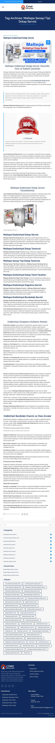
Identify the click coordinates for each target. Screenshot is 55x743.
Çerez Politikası (34, 677)
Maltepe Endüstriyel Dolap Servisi (18, 38)
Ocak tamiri (31, 642)
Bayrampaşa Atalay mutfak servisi (32, 591)
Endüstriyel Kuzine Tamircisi (27, 627)
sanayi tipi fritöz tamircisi (28, 645)
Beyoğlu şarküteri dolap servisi (29, 605)
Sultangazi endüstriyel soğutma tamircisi (36, 649)
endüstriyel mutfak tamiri (44, 627)
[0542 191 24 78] (27, 7)
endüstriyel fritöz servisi (41, 623)
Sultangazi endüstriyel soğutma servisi (14, 649)
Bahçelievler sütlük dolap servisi (12, 591)
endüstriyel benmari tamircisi (9, 534)
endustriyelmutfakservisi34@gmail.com (42, 707)
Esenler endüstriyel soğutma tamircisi (14, 634)
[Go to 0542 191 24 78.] (19, 24)
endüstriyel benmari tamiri (28, 616)
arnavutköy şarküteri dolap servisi (32, 583)
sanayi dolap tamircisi (44, 642)
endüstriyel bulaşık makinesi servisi (11, 538)
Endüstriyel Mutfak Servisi (9, 554)
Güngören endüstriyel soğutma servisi (14, 638)
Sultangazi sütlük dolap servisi (12, 653)
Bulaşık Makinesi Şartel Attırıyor (10, 569)
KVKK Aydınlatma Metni (36, 671)
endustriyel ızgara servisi (9, 548)
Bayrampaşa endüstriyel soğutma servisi (14, 598)
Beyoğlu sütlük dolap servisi (11, 605)
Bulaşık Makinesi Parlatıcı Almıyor (11, 572)
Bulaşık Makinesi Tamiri (10, 613)
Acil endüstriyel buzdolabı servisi (13, 583)
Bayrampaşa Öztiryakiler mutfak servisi (37, 598)
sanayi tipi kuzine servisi (44, 645)
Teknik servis (27, 653)
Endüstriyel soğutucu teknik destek (40, 631)
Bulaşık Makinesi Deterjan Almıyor (11, 575)
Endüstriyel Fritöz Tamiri (9, 705)
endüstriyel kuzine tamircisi (9, 551)
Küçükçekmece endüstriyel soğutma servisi (15, 642)
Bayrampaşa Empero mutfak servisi (32, 594)
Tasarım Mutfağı (45, 713)
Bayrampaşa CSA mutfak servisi (12, 594)
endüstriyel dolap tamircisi (10, 35)
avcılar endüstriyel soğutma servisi (13, 587)
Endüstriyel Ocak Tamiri (8, 700)
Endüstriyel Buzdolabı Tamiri (10, 697)
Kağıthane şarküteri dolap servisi (34, 638)
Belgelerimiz (33, 669)
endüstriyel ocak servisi (22, 631)
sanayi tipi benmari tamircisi (11, 645)
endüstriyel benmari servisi (11, 616)
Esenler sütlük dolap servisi (33, 634)
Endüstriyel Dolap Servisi (42, 81)
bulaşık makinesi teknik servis (27, 613)
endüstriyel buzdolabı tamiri (32, 620)
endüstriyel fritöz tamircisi (9, 544)
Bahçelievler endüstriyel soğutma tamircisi (35, 587)
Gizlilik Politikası (34, 674)
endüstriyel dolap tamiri (26, 623)
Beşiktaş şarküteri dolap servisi (34, 609)
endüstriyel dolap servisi (11, 623)
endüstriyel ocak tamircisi (9, 558)
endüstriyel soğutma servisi (9, 561)
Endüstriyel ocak (9, 631)
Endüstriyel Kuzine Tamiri (9, 703)
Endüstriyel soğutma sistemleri (12, 292)
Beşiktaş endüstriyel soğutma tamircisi (14, 609)
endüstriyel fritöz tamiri (10, 627)
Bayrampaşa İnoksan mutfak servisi (13, 602)
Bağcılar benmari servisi (31, 602)
